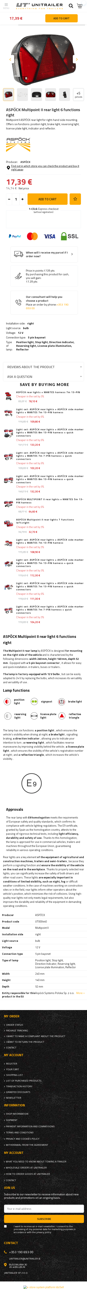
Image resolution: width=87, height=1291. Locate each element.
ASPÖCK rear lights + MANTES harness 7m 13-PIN (48, 392)
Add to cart (47, 199)
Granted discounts (18, 1092)
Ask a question (19, 376)
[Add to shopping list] (75, 199)
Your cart (12, 1069)
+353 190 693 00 (21, 1252)
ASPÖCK (25, 162)
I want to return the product (25, 1042)
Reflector (22, 349)
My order (11, 1016)
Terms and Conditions (20, 1132)
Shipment (11, 1120)
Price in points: (35, 270)
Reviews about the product (31, 366)
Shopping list (14, 1075)
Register (11, 1063)
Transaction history (19, 1086)
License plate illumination (54, 346)
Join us (9, 1188)
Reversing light (26, 346)
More (79, 993)
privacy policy (43, 1232)
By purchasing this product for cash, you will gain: (47, 276)
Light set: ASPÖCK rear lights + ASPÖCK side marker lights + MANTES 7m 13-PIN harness (50, 411)
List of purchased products (23, 1081)
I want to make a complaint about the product (35, 1036)
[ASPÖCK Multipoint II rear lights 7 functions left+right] (8, 523)
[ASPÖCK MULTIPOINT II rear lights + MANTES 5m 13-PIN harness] (8, 503)
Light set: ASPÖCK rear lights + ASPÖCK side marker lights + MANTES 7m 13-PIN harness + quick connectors (50, 563)
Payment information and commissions (30, 1126)
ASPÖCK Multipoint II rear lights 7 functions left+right (45, 521)
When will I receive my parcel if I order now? (47, 254)
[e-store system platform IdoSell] (43, 1287)
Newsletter (13, 1098)
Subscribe (44, 1219)
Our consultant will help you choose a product (47, 302)
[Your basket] (80, 6)
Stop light (41, 342)
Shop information (17, 1114)
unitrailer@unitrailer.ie (24, 1258)
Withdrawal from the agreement (27, 1145)
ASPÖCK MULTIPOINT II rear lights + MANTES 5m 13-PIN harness (50, 501)
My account (13, 1055)
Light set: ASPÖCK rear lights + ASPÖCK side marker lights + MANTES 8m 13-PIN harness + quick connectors (50, 432)
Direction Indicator (61, 342)
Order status (14, 1025)
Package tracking (17, 1030)
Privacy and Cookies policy (22, 1139)
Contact (11, 1047)
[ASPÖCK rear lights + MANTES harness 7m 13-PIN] (8, 396)
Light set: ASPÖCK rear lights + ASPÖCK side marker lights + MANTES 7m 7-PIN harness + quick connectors (50, 456)
